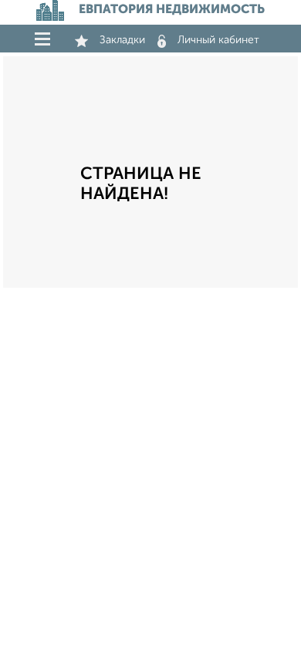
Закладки (122, 40)
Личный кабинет (218, 40)
